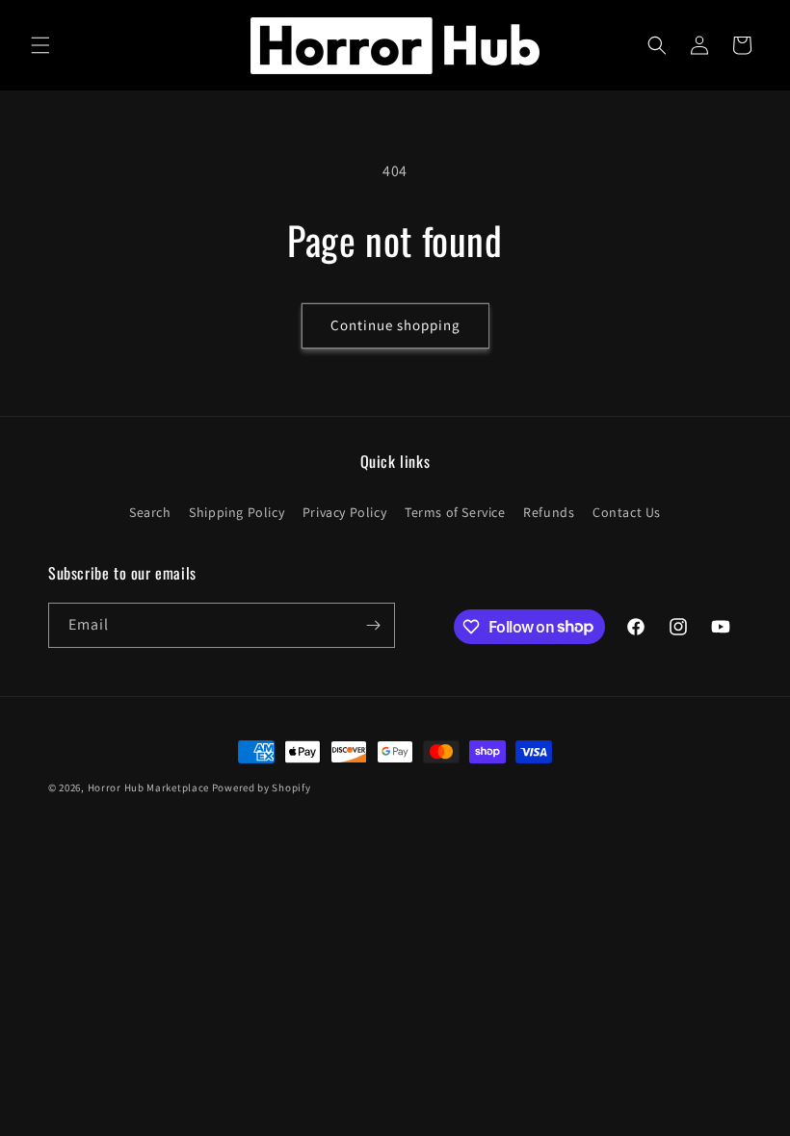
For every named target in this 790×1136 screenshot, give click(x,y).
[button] (40, 45)
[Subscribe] (373, 625)
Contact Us (626, 512)
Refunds (548, 512)
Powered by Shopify (261, 787)
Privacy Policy (344, 512)
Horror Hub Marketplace (148, 787)
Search (150, 512)
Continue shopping (395, 325)
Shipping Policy (236, 512)
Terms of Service (455, 512)
